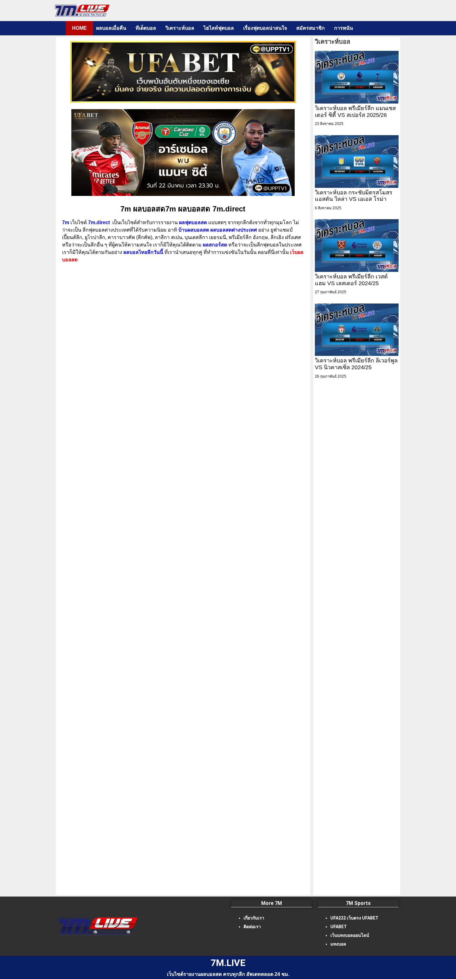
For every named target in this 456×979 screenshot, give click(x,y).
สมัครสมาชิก (310, 28)
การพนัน (343, 28)
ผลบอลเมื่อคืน (111, 28)
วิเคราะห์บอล (179, 28)
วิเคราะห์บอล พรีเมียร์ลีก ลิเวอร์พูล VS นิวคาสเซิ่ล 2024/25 (356, 363)
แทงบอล (338, 943)
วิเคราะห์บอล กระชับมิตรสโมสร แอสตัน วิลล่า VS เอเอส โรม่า (353, 195)
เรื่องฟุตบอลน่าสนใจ (265, 28)
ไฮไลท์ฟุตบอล (218, 28)
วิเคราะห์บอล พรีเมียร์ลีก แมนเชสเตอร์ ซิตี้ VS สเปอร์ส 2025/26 (355, 111)
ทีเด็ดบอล (146, 28)
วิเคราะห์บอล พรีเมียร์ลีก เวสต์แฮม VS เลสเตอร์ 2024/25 (351, 279)
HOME (79, 28)
